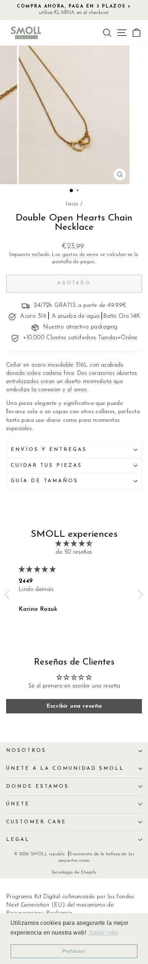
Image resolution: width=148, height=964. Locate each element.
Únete (18, 804)
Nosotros (26, 750)
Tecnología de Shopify (74, 872)
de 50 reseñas (74, 552)
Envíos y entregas (49, 449)
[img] (74, 543)
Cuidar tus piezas (46, 465)
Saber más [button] (103, 933)
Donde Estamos (37, 786)
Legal (18, 839)
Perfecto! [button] (74, 951)
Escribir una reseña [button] (74, 706)
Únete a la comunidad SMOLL (65, 768)
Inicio (71, 204)
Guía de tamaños (44, 481)
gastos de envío (80, 254)
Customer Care (36, 822)
